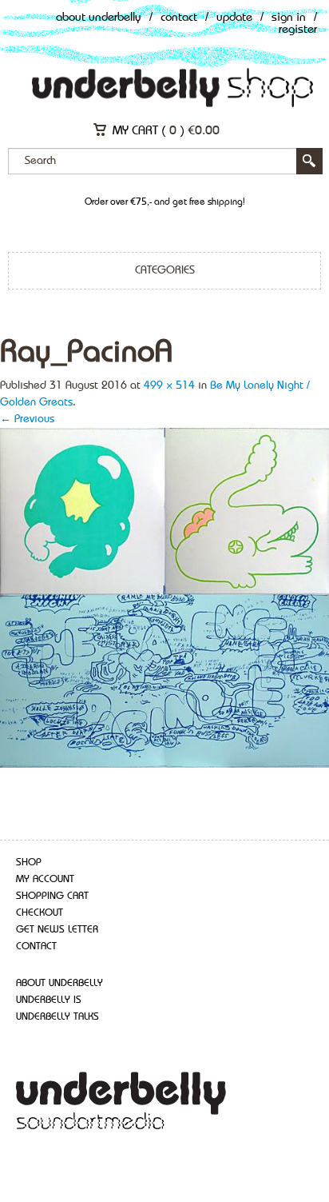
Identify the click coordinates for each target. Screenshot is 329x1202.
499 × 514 (169, 385)
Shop (29, 862)
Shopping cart (52, 896)
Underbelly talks (57, 1017)
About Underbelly (98, 18)
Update (234, 18)
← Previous (27, 419)
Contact (179, 18)
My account (45, 879)
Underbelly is (48, 1000)
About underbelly (59, 983)
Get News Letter (57, 929)
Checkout (39, 913)
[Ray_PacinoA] (164, 596)
